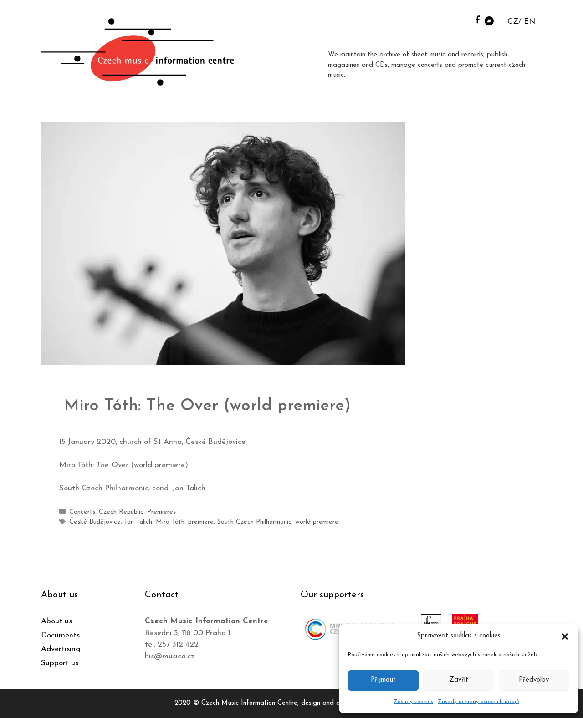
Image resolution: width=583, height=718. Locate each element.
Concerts (82, 512)
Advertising (60, 649)
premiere (201, 522)
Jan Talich (138, 522)
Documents (60, 635)
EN (529, 21)
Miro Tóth (170, 522)
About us (56, 621)
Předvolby (534, 680)
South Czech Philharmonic (254, 522)
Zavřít (459, 680)
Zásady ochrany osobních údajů (478, 701)
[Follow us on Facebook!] (477, 19)
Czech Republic (121, 512)
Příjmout (383, 680)
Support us (59, 663)
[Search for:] (466, 19)
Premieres (161, 512)
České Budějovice (95, 522)
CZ (512, 21)
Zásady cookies (413, 701)
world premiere (316, 522)
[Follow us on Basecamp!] (489, 20)
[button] (564, 636)
